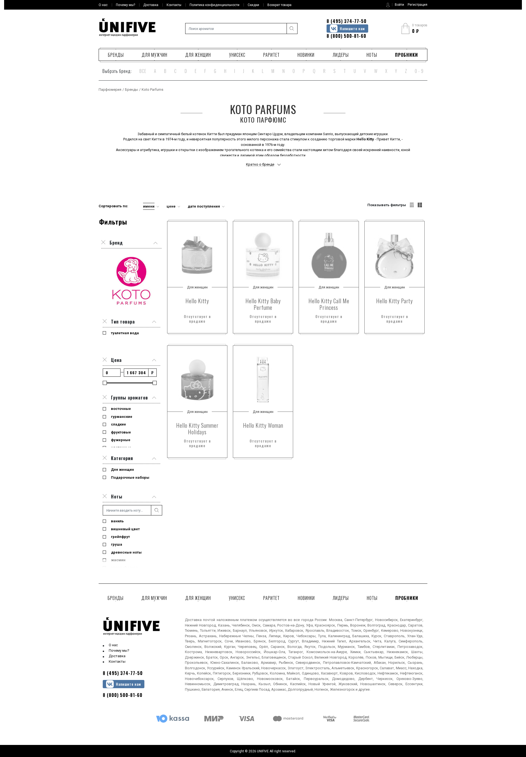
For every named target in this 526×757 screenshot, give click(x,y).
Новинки (306, 55)
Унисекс (237, 55)
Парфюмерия (110, 89)
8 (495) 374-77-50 (347, 21)
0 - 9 (419, 71)
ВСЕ (142, 71)
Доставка (117, 656)
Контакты (117, 661)
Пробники (406, 55)
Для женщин (198, 55)
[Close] (104, 321)
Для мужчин (154, 55)
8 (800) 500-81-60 (346, 36)
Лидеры (341, 55)
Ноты (372, 55)
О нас (113, 645)
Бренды (116, 55)
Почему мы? (119, 650)
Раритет (271, 55)
